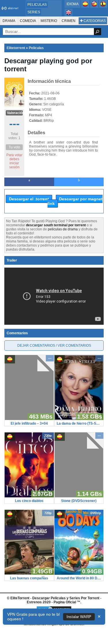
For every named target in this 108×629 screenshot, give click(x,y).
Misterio (49, 21)
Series (33, 12)
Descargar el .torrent (29, 199)
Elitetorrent (16, 48)
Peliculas (37, 5)
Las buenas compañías (29, 578)
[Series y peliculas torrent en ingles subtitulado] (94, 7)
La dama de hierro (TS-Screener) (79, 423)
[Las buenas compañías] (29, 574)
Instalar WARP (79, 617)
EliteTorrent (19, 598)
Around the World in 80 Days (79, 578)
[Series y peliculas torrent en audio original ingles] (69, 15)
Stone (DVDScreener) (78, 501)
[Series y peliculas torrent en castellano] (85, 7)
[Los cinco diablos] (29, 496)
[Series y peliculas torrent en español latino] (103, 7)
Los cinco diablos (29, 501)
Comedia (28, 21)
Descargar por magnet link (75, 201)
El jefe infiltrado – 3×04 (29, 423)
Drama (9, 21)
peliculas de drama (63, 229)
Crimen (68, 21)
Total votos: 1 (14, 136)
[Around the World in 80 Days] (79, 574)
